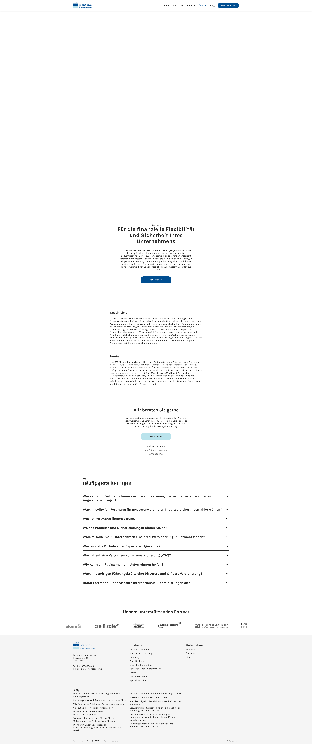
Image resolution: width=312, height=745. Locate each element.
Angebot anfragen (228, 5)
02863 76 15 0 (156, 454)
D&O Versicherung (139, 676)
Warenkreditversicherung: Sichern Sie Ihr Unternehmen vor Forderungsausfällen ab (94, 719)
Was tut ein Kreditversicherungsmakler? (93, 708)
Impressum (219, 741)
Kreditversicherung (139, 649)
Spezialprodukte (138, 680)
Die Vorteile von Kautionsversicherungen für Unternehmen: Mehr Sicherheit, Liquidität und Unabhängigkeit (153, 717)
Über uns (203, 5)
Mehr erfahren (156, 280)
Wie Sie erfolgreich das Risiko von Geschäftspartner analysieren (155, 702)
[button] (178, 5)
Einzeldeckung (137, 661)
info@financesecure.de (156, 450)
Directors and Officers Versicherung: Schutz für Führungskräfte (96, 695)
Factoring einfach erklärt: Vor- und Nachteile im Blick (99, 700)
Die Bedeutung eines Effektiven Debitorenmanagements (88, 713)
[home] (83, 5)
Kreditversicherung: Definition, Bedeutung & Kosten (156, 693)
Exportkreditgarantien (141, 665)
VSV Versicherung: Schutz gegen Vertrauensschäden (99, 704)
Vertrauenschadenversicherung (145, 668)
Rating (133, 672)
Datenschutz (232, 741)
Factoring (134, 657)
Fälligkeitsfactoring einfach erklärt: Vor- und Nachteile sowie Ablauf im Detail (151, 725)
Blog (212, 5)
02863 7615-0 (88, 666)
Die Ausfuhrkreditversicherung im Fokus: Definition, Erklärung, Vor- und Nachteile (155, 709)
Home (166, 5)
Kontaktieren (156, 436)
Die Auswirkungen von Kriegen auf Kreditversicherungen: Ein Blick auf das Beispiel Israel (97, 727)
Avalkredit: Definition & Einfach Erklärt (149, 697)
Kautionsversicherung (141, 653)
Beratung (191, 5)
